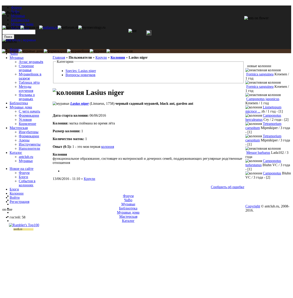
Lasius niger (79, 103)
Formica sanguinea (260, 74)
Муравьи (17, 58)
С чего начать (29, 111)
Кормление (27, 124)
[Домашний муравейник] (48, 27)
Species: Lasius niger (80, 71)
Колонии (118, 57)
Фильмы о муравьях (27, 97)
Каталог (16, 153)
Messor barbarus (258, 153)
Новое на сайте (21, 169)
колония (107, 147)
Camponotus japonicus (262, 99)
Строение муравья (26, 68)
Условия (25, 119)
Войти (15, 197)
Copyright (252, 206)
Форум (16, 7)
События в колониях (27, 183)
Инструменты (30, 144)
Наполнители (29, 148)
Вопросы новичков (80, 75)
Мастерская (19, 128)
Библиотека (19, 103)
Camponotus (272, 173)
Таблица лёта (29, 82)
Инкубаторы (28, 132)
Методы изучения (26, 89)
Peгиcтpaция (19, 202)
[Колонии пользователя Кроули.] (63, 171)
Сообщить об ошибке (227, 187)
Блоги (23, 177)
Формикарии (29, 115)
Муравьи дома (21, 107)
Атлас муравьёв (31, 62)
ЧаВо (14, 53)
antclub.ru (26, 157)
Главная (59, 57)
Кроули (101, 57)
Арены (24, 140)
